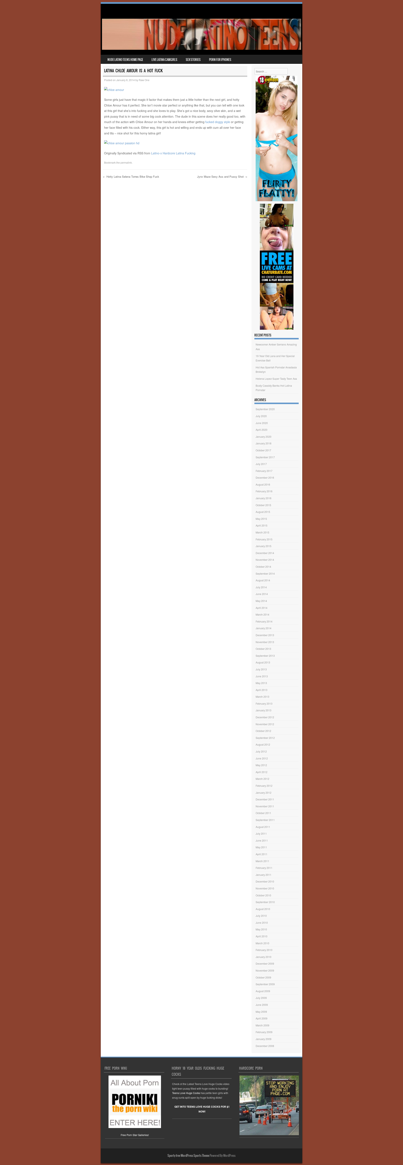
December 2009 (265, 963)
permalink (126, 162)
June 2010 (262, 922)
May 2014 (261, 601)
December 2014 (265, 553)
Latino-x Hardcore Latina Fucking (173, 153)
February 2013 (264, 703)
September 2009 (265, 984)
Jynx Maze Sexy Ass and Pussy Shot (222, 177)
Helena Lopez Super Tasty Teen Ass (276, 378)
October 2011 (263, 813)
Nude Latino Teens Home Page (125, 59)
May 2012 (261, 765)
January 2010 (263, 957)
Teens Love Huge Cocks (186, 1093)
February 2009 (264, 1032)
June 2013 (262, 676)
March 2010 (262, 943)
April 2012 (261, 772)
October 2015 (263, 505)
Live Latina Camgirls (164, 59)
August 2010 (263, 909)
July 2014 (261, 587)
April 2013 (261, 690)
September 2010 (265, 902)
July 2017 (261, 464)
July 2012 (261, 751)
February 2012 (264, 785)
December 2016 (265, 477)
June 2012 (262, 758)
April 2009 (261, 1018)
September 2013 (265, 655)
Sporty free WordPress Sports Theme (188, 1155)
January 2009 (263, 1039)
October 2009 (263, 977)
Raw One (144, 80)
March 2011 (262, 861)
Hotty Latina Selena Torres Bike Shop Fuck (131, 177)
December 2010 (265, 881)
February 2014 (264, 621)
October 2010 (263, 895)
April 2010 (261, 936)
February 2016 (264, 491)
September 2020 (265, 409)
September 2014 (265, 573)
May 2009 (261, 1011)
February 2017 (264, 471)
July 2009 (261, 998)
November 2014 (265, 559)
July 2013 (261, 669)
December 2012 (265, 717)
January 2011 (263, 874)
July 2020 (261, 416)
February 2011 (264, 867)
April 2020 (261, 429)
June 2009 (262, 1004)
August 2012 (263, 744)
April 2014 (261, 607)
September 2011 (265, 820)
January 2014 (263, 628)
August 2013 (263, 662)
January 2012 (263, 792)
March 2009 (262, 1025)
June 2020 (262, 423)
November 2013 (265, 642)
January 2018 (263, 443)
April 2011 (261, 854)
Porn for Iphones (220, 59)
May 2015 (261, 518)
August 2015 (263, 512)
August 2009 (263, 991)
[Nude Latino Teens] (201, 48)
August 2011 (263, 827)
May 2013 (261, 683)
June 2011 (262, 840)
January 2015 (263, 546)
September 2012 (265, 737)
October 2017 (263, 450)
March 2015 (262, 532)
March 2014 (262, 614)
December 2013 (265, 635)
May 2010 (261, 929)
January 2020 (263, 436)
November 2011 (265, 806)
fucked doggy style (217, 122)
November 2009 (265, 970)
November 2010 (265, 888)
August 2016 (263, 484)
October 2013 (263, 648)
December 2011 (265, 799)
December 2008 (265, 1046)
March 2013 (262, 696)
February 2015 (264, 539)
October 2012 (263, 731)
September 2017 (265, 457)
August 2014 (263, 580)
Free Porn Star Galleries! (135, 1135)
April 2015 (261, 525)
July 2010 (261, 915)
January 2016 (263, 498)
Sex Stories (193, 59)
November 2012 (265, 724)
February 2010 (264, 950)
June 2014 (262, 594)
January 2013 (263, 710)
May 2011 (261, 847)
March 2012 (262, 778)
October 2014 (263, 566)
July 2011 (261, 833)
